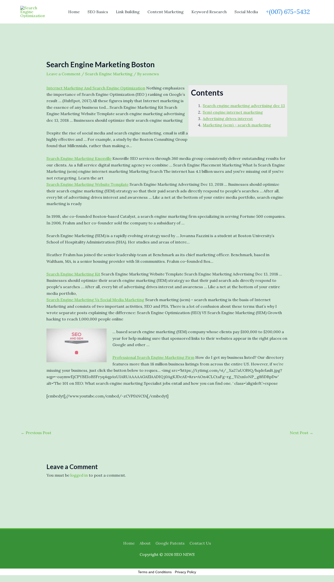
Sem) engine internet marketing (233, 112)
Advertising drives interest (228, 118)
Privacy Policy (185, 572)
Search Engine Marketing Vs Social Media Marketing (95, 299)
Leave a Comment (63, 73)
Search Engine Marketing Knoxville (78, 158)
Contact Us (200, 543)
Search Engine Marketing (109, 73)
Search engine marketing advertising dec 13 (244, 105)
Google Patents (170, 543)
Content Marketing (165, 11)
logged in (79, 475)
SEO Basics (98, 11)
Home (74, 11)
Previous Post (36, 432)
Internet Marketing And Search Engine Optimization (95, 88)
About (145, 543)
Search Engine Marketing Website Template (87, 184)
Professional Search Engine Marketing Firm (153, 357)
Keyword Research (209, 11)
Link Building (128, 11)
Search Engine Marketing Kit (73, 274)
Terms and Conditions (155, 572)
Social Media (246, 11)
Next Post (301, 432)
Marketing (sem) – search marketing (237, 124)
